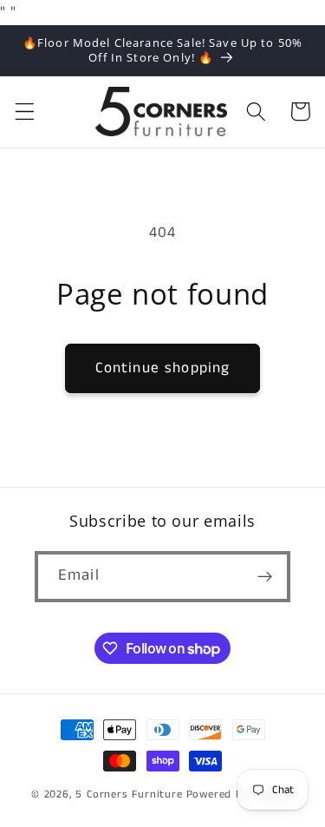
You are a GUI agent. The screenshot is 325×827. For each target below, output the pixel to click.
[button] (25, 111)
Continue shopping (163, 368)
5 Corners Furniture (128, 794)
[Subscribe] (265, 577)
